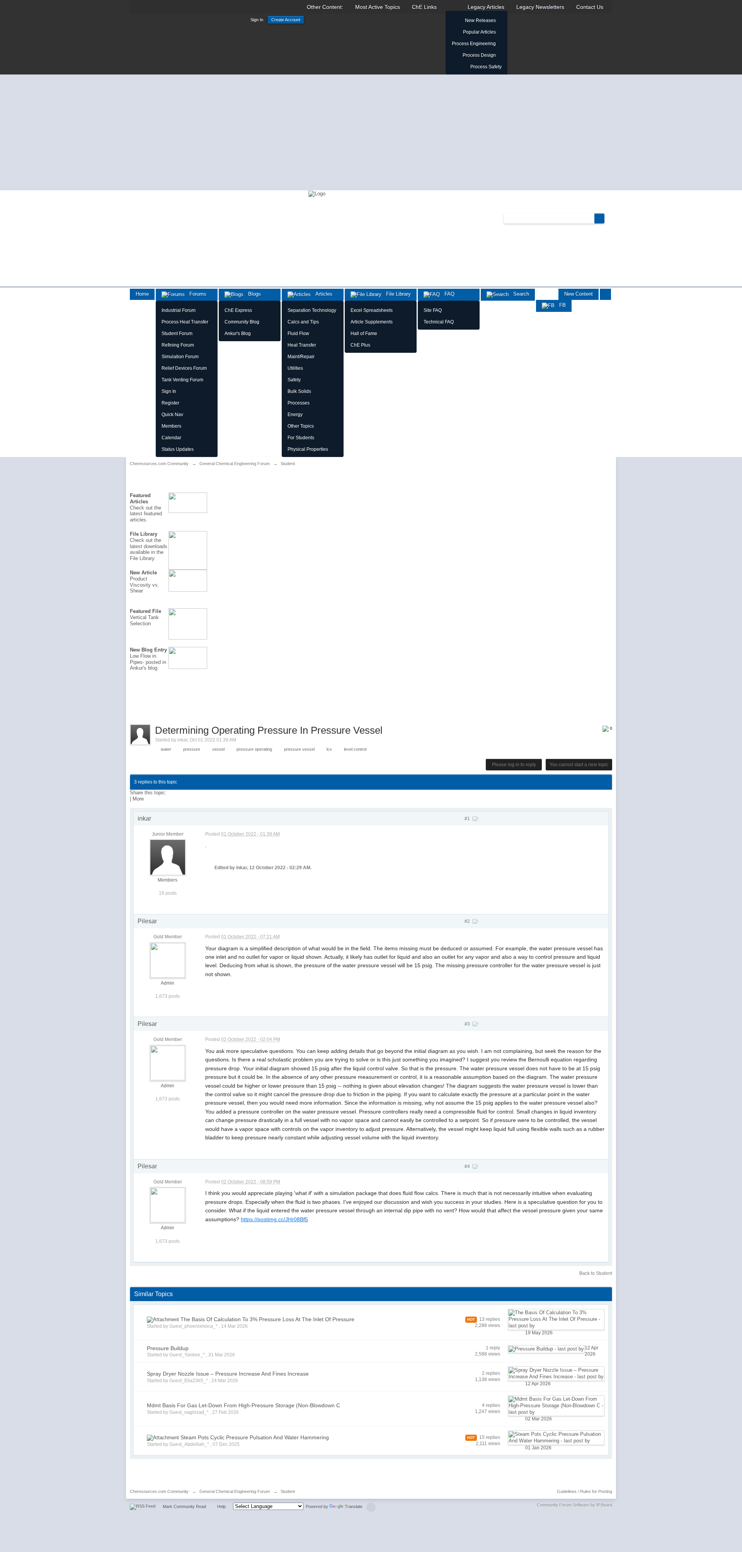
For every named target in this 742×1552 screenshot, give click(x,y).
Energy (295, 414)
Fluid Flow (298, 333)
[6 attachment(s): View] (163, 1319)
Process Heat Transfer (185, 322)
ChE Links (424, 7)
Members (171, 426)
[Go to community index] (316, 193)
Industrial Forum (179, 310)
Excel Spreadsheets (372, 310)
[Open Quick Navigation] (605, 294)
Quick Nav (172, 414)
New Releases (480, 20)
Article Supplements (372, 322)
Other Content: (325, 7)
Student (288, 1491)
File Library (396, 294)
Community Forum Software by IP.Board (574, 1505)
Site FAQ (433, 310)
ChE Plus (360, 345)
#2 (468, 921)
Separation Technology (312, 310)
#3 (468, 1024)
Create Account (285, 19)
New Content (578, 294)
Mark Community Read (184, 1506)
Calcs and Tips (303, 322)
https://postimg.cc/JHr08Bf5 (274, 1219)
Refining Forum (178, 345)
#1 (468, 818)
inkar (182, 740)
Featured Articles (140, 498)
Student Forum (177, 333)
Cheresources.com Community (159, 1491)
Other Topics (301, 426)
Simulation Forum (180, 356)
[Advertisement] (371, 132)
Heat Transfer (302, 345)
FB (560, 305)
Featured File (145, 611)
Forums (195, 294)
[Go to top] (371, 1507)
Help (221, 1506)
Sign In (256, 19)
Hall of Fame (364, 333)
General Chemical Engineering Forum (234, 1491)
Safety (294, 379)
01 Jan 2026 (538, 1447)
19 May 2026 (539, 1332)
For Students (301, 437)
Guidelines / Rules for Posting (584, 1491)
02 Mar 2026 (538, 1419)
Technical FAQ (439, 322)
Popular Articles (479, 32)
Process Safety (486, 66)
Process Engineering (474, 43)
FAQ (447, 294)
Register (170, 403)
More (138, 799)
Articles (321, 294)
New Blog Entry (148, 650)
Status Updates (178, 449)
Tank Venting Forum (182, 379)
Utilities (295, 368)
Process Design (479, 55)
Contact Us (589, 7)
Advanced (609, 218)
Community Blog (242, 322)
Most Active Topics (377, 7)
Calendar (171, 437)
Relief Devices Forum (184, 368)
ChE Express (238, 310)
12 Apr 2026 (591, 1351)
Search (519, 294)
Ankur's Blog (238, 333)
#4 (468, 1166)
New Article (143, 572)
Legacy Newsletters (540, 7)
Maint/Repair (301, 356)
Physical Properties (308, 449)
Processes (299, 403)
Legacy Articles (486, 7)
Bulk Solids (299, 391)
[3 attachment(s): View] (163, 1437)
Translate (353, 1506)
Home (142, 294)
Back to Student (595, 1273)
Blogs (252, 294)
